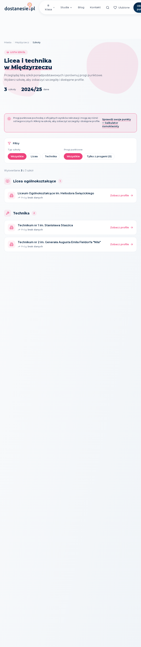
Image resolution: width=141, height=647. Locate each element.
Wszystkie (17, 156)
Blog (81, 7)
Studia (65, 7)
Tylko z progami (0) (99, 156)
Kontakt (95, 7)
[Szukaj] (108, 7)
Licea (34, 156)
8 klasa (48, 7)
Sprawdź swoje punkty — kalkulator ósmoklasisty (116, 123)
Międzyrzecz (22, 42)
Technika (51, 156)
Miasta (7, 42)
